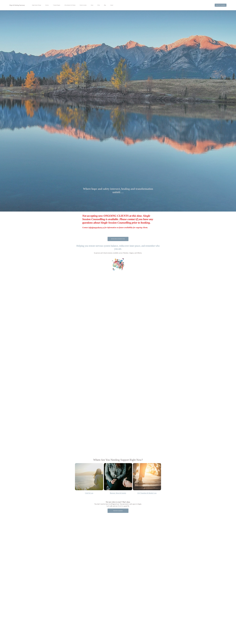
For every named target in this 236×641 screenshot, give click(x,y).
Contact (111, 5)
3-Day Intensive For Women (69, 5)
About (92, 5)
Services (47, 5)
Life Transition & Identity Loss (146, 493)
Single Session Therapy (36, 5)
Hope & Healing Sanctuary (17, 5)
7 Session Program (56, 5)
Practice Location (83, 5)
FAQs (98, 5)
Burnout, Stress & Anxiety (118, 493)
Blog (105, 5)
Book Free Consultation (220, 5)
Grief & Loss (89, 493)
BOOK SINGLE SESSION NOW (118, 238)
